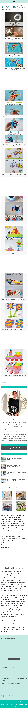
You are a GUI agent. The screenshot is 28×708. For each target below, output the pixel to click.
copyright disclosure (19, 704)
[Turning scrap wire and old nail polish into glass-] (14, 643)
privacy (14, 706)
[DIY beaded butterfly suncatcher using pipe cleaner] (23, 643)
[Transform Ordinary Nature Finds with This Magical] (5, 643)
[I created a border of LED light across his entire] (14, 654)
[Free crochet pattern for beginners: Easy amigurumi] (14, 649)
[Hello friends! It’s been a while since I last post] (23, 654)
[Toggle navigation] (14, 1)
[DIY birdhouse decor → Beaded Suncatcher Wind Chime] (5, 649)
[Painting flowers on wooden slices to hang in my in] (5, 654)
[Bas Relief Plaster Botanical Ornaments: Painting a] (23, 649)
